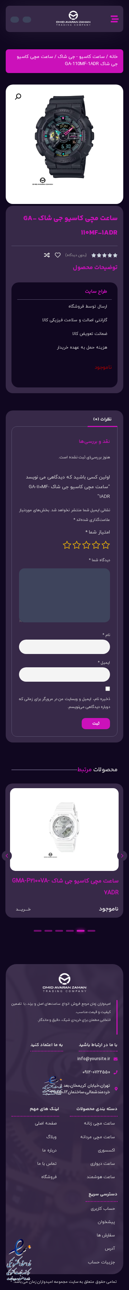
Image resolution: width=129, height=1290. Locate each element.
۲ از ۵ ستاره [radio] (96, 545)
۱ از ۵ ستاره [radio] (105, 545)
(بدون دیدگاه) (76, 255)
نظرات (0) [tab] (102, 419)
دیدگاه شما (99, 560)
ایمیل (104, 663)
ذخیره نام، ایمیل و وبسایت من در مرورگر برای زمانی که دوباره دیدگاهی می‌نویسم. (64, 703)
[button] (17, 96)
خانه (113, 57)
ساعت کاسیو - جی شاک (81, 57)
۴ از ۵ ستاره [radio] (76, 545)
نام (106, 635)
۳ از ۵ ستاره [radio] (86, 545)
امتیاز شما (97, 532)
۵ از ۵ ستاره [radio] (67, 545)
